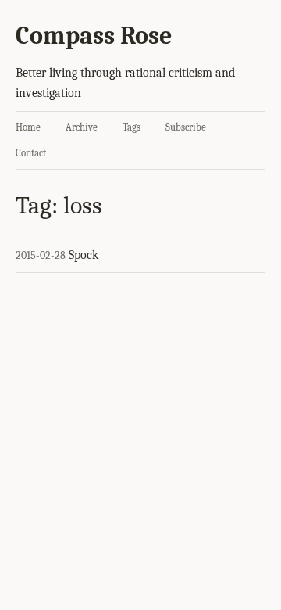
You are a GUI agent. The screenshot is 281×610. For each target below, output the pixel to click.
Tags (131, 127)
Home (28, 127)
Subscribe (185, 127)
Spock (83, 255)
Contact (31, 153)
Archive (82, 127)
